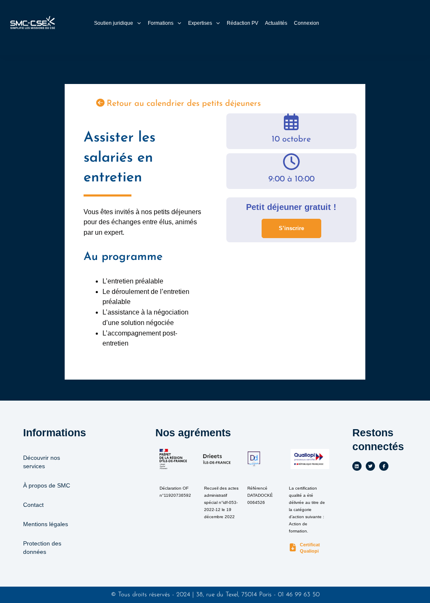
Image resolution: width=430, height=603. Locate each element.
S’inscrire (291, 228)
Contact (33, 504)
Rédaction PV (242, 23)
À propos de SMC (46, 485)
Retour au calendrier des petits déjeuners (184, 104)
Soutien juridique (113, 23)
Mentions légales (45, 524)
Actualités (276, 23)
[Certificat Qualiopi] (293, 548)
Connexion (306, 23)
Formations (160, 23)
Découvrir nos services (41, 461)
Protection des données (42, 547)
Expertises (200, 23)
